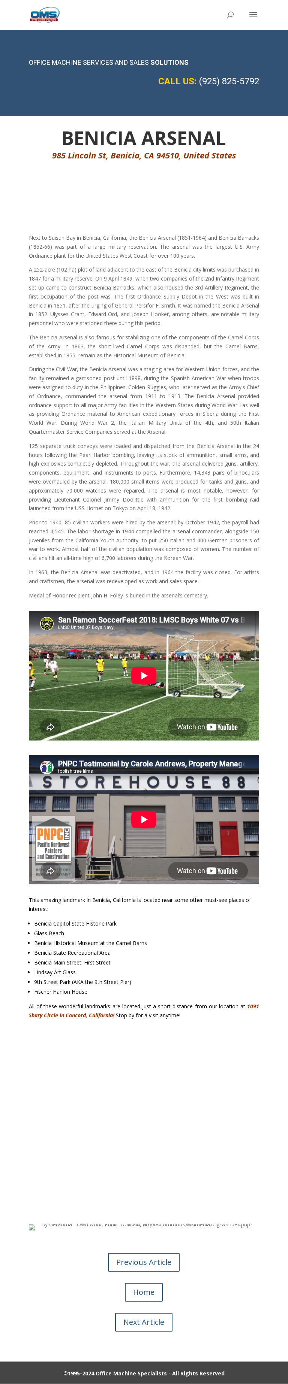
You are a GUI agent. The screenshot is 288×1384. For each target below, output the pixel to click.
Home (143, 1292)
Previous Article (143, 1262)
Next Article (143, 1322)
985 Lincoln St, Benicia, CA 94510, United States (144, 155)
